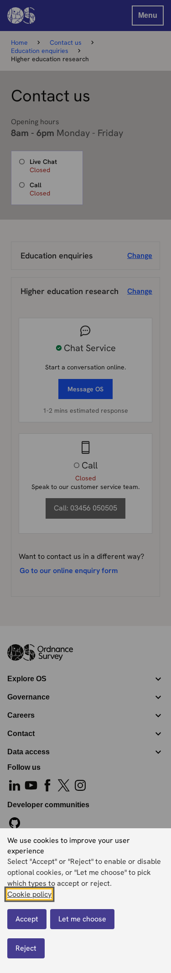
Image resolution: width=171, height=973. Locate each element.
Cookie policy (29, 894)
